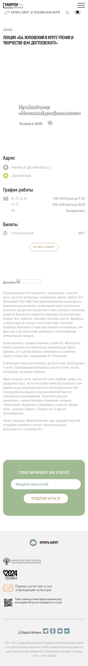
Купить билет (20, 12)
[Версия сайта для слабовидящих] (77, 12)
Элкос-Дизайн (48, 655)
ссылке (58, 602)
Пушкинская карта (47, 12)
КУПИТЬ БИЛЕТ (44, 247)
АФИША (7, 30)
